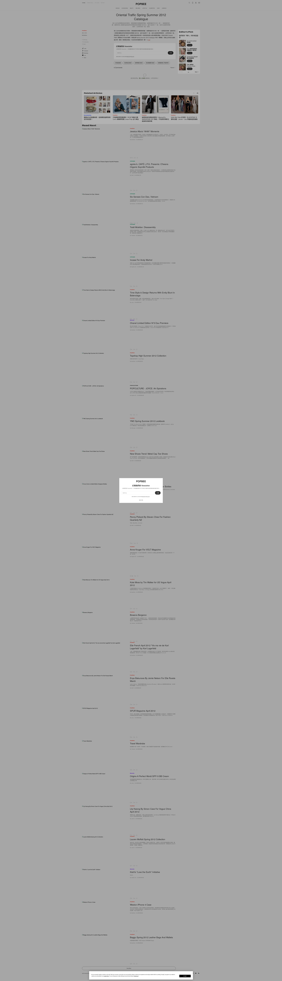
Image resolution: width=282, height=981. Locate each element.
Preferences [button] (136, 976)
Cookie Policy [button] (106, 976)
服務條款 (143, 496)
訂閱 (158, 493)
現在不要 (141, 500)
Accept (185, 976)
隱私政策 (148, 496)
